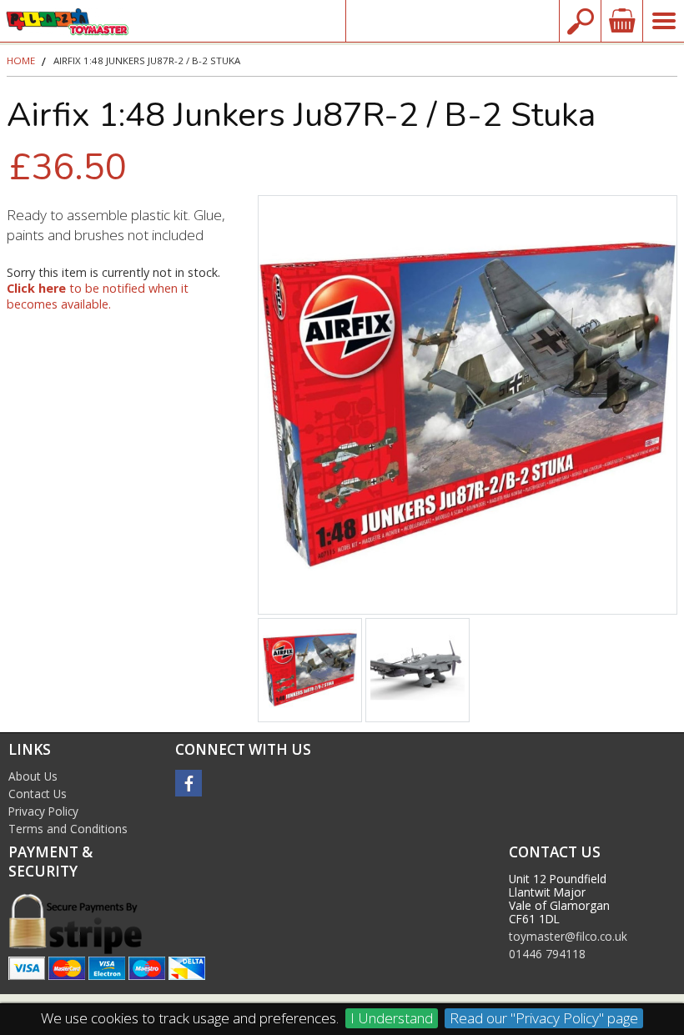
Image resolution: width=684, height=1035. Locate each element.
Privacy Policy (43, 811)
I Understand (391, 1017)
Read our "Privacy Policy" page (544, 1017)
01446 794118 (547, 954)
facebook (188, 783)
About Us (33, 776)
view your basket (621, 21)
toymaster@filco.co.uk (452, 20)
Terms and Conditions (68, 829)
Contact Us (37, 793)
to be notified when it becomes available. (98, 296)
